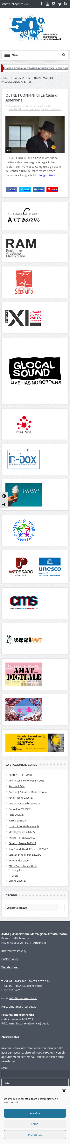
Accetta (35, 1113)
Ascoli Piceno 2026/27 (21, 797)
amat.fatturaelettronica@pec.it (29, 1023)
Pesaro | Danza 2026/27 (22, 843)
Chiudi (35, 1124)
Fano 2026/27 (16, 814)
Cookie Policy (9, 959)
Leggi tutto (46, 175)
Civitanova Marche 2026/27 (24, 803)
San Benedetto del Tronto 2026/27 (28, 849)
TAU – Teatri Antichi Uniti (23, 866)
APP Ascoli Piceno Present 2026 (26, 780)
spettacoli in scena (51, 109)
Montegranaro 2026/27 (22, 832)
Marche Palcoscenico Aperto (24, 109)
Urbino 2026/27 (17, 880)
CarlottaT (23, 106)
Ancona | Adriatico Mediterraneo (28, 792)
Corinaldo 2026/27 (19, 809)
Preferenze (35, 1134)
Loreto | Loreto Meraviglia (24, 826)
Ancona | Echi (16, 786)
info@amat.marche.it (23, 998)
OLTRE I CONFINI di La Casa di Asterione (31, 98)
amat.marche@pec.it (22, 1006)
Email (4, 1067)
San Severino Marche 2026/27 (26, 854)
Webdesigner (10, 967)
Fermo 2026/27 (17, 820)
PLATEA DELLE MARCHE (22, 775)
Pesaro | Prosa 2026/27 (22, 837)
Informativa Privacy (13, 951)
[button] (64, 1091)
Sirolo (15, 875)
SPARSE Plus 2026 (19, 860)
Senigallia (17, 870)
